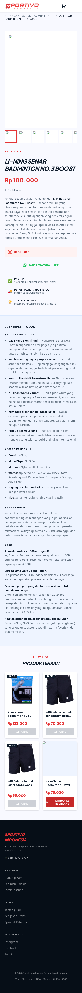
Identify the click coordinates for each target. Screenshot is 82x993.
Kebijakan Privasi (15, 916)
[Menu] (73, 6)
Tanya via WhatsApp (43, 265)
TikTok (8, 954)
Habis (24, 731)
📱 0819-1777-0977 (16, 857)
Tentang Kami (13, 910)
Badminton (41, 16)
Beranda (11, 16)
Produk (25, 16)
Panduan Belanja (15, 884)
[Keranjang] (64, 6)
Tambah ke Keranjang (62, 802)
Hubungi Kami (14, 878)
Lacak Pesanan (14, 890)
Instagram (11, 942)
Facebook (10, 948)
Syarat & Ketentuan (17, 922)
